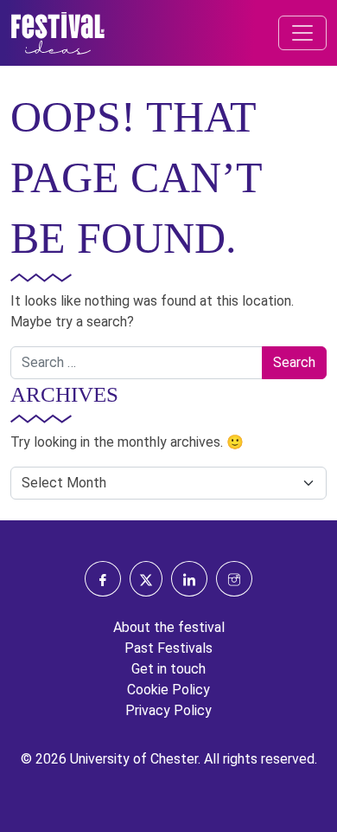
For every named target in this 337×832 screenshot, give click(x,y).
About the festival (169, 627)
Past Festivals (168, 648)
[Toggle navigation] (302, 33)
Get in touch (168, 669)
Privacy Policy (168, 710)
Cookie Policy (168, 689)
